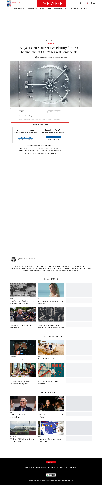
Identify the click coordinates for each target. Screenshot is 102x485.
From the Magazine (58, 8)
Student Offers (84, 8)
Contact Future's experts (38, 467)
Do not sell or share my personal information (58, 470)
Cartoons (49, 8)
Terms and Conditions (53, 467)
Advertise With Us (36, 470)
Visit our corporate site (68, 480)
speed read (51, 43)
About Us (27, 467)
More (66, 8)
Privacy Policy (64, 467)
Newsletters (42, 8)
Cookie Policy (73, 467)
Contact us (53, 153)
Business (53, 40)
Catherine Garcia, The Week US (47, 57)
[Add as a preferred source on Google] (51, 475)
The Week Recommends (32, 8)
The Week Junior (74, 8)
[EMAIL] (19, 260)
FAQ (43, 470)
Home (47, 40)
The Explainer (21, 8)
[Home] (15, 8)
